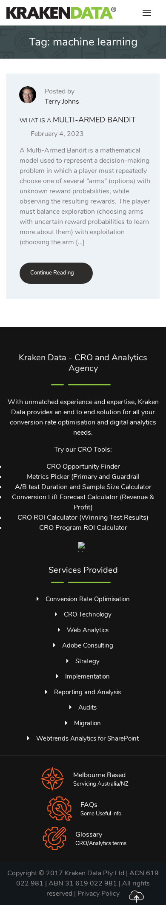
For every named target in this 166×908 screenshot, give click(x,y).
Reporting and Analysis (87, 692)
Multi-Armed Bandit (78, 120)
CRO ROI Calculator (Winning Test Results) (83, 517)
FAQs (88, 804)
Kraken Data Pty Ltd (94, 873)
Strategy (87, 661)
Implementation (87, 676)
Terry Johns (62, 101)
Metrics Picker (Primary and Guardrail (83, 476)
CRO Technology (88, 614)
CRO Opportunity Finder (83, 466)
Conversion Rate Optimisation (88, 599)
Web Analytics (88, 630)
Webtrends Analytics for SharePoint (87, 738)
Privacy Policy (98, 893)
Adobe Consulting (87, 645)
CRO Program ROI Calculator (83, 527)
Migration (87, 723)
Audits (87, 707)
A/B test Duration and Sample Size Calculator (83, 487)
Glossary (88, 834)
